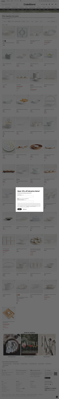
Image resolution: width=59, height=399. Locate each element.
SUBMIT (19, 209)
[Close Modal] (42, 188)
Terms (21, 206)
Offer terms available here (33, 206)
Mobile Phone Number (21, 199)
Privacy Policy (28, 206)
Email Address (20, 194)
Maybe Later (25, 209)
